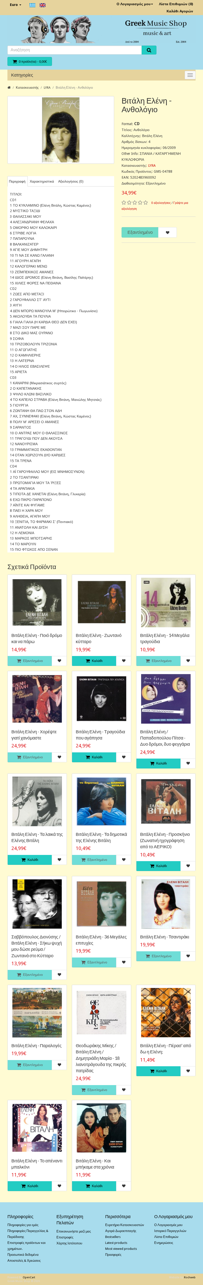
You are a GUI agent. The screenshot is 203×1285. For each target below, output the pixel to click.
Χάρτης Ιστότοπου (69, 1243)
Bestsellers (113, 1237)
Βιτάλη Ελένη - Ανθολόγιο (74, 87)
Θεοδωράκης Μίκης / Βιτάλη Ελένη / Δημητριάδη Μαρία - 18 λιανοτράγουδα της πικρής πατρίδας (101, 1058)
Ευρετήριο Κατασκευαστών (124, 1225)
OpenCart (29, 1277)
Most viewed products (121, 1249)
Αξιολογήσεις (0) (70, 181)
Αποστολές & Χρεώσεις (24, 1260)
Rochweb (190, 1277)
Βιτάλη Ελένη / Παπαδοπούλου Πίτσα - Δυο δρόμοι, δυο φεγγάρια (165, 738)
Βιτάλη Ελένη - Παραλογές (36, 1045)
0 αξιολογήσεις (161, 203)
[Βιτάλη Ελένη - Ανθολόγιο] (60, 130)
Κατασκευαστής (27, 87)
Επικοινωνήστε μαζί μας (73, 1231)
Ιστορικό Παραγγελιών (170, 1231)
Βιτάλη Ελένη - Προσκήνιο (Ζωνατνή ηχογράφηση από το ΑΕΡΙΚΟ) (165, 840)
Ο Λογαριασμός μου (134, 4)
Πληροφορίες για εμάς (22, 1225)
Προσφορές (113, 1255)
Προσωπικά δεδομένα (23, 1255)
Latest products (116, 1243)
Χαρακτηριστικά (42, 181)
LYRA (47, 87)
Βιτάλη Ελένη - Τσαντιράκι (164, 936)
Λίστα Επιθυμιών (166, 1237)
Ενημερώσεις (163, 1243)
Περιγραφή (17, 181)
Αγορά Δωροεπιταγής (120, 1231)
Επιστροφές (64, 1237)
